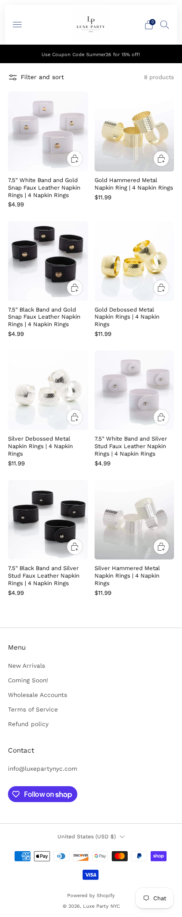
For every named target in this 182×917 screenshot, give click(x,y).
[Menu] (17, 24)
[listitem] (91, 54)
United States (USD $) (86, 836)
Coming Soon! (28, 680)
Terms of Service (33, 709)
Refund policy (28, 723)
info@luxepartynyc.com (42, 768)
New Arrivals (26, 665)
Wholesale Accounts (37, 694)
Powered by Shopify (91, 895)
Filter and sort (42, 76)
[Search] (164, 24)
